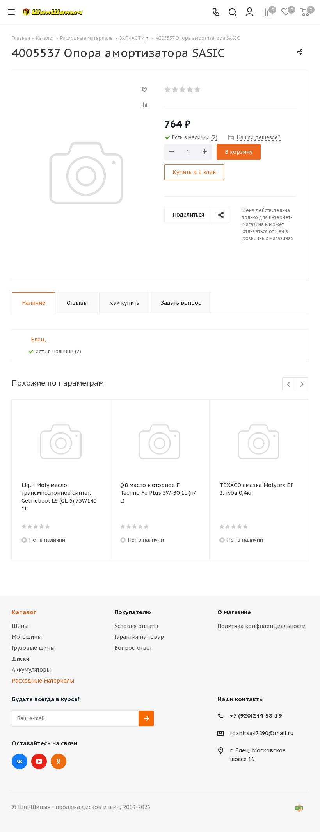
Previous (289, 384)
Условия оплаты (136, 625)
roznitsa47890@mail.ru (262, 733)
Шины (20, 625)
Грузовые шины (33, 647)
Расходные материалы (43, 680)
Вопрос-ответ (133, 647)
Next (301, 384)
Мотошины (27, 636)
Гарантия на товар (139, 636)
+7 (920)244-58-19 (256, 715)
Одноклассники (58, 761)
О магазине (234, 612)
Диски (20, 658)
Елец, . (40, 339)
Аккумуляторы (31, 669)
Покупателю (132, 612)
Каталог (24, 612)
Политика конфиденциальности (261, 625)
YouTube (39, 761)
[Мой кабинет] (249, 12)
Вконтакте (19, 761)
